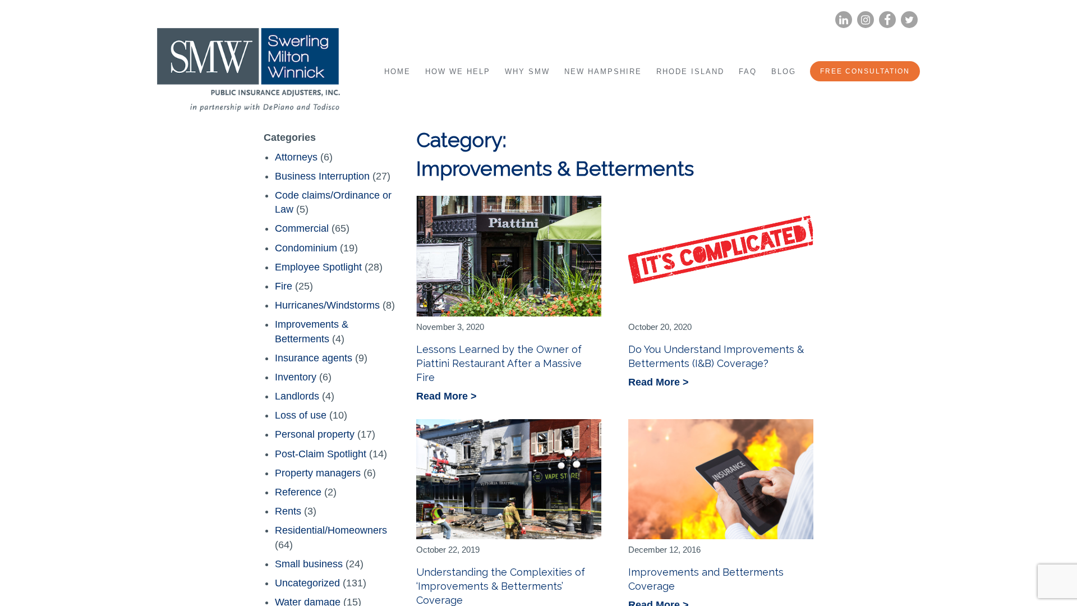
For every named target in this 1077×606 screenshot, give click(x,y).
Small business (309, 564)
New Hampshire (603, 71)
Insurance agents (313, 358)
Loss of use (300, 415)
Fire (283, 286)
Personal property (315, 434)
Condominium (306, 248)
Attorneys (296, 157)
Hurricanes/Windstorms (327, 305)
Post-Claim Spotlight (320, 454)
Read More (443, 397)
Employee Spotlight (318, 267)
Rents (288, 511)
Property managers (318, 473)
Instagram (865, 20)
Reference (298, 492)
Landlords (297, 396)
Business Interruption (322, 176)
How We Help (457, 71)
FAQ (748, 71)
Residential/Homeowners (331, 530)
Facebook (887, 20)
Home (397, 71)
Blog (783, 71)
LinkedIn (843, 20)
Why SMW (527, 71)
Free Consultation (865, 71)
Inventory (295, 377)
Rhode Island (690, 71)
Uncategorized (307, 583)
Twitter (909, 20)
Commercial (302, 228)
